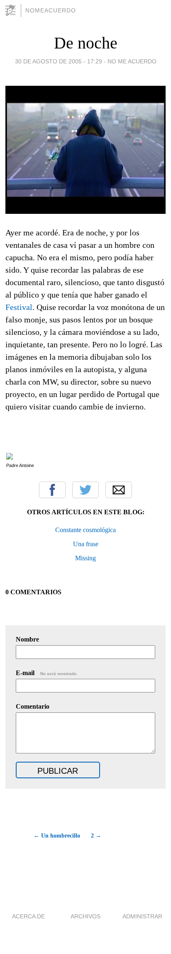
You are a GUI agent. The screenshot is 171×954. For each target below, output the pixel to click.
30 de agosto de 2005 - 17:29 (58, 61)
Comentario (32, 706)
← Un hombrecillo (57, 836)
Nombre (27, 639)
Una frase (85, 543)
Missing (85, 558)
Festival (18, 307)
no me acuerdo (131, 61)
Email (118, 490)
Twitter (85, 490)
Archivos (85, 916)
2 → (96, 836)
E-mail (47, 672)
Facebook (52, 490)
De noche (85, 43)
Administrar (142, 916)
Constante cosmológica (85, 529)
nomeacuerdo (50, 10)
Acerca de (28, 916)
